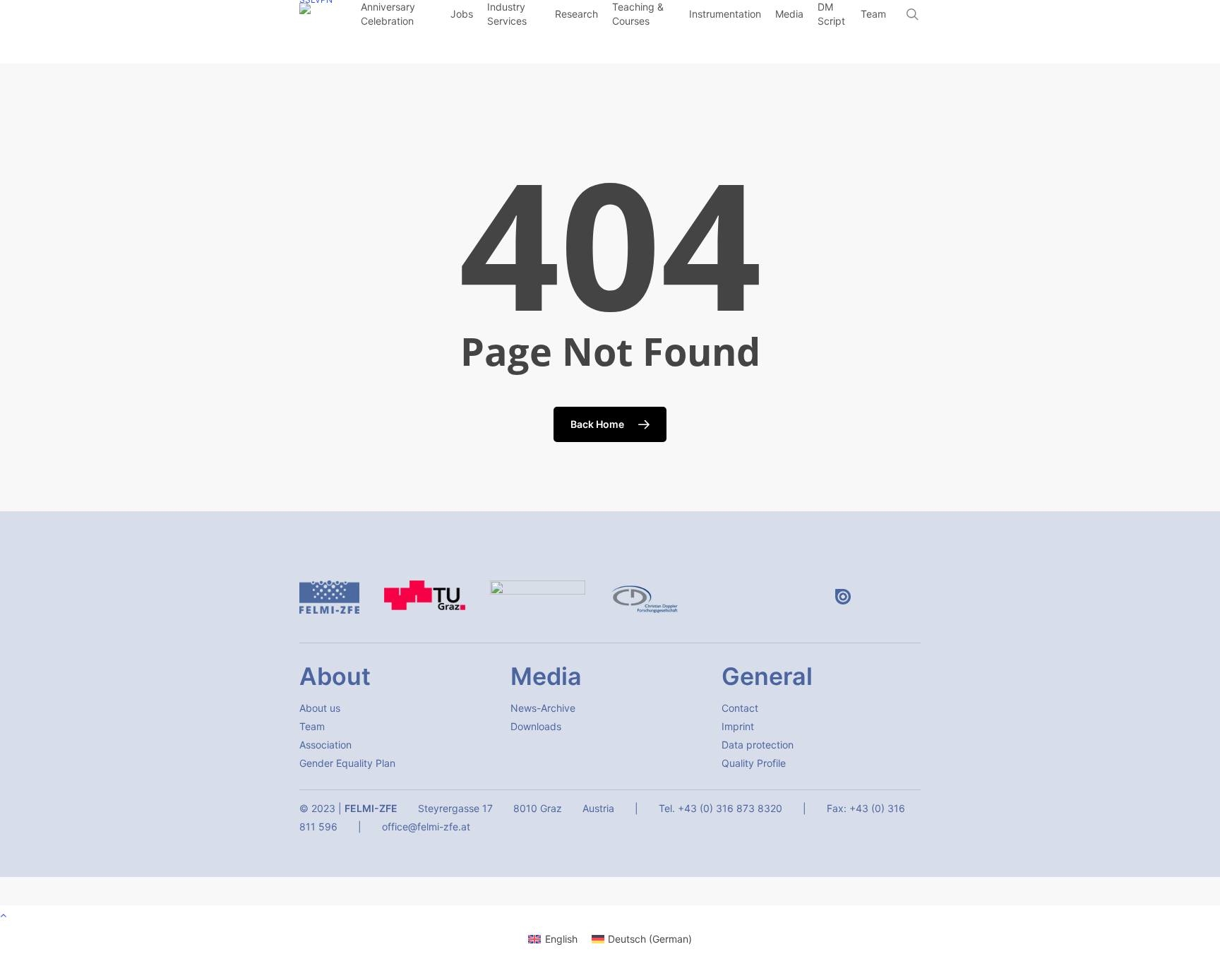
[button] (319, 708)
